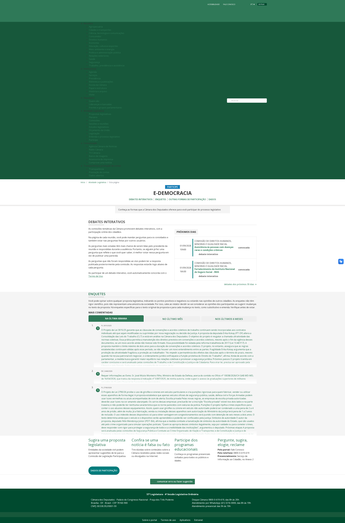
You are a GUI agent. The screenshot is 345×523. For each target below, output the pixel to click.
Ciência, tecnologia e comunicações (106, 33)
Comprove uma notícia (100, 162)
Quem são (94, 101)
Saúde (92, 59)
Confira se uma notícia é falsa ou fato (151, 442)
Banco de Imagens (98, 156)
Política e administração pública (105, 52)
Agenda (93, 71)
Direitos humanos (98, 39)
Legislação (94, 133)
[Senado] (246, 4)
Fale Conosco (229, 4)
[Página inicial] (97, 11)
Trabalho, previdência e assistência (106, 65)
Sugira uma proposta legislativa (106, 442)
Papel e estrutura (98, 88)
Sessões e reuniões (98, 123)
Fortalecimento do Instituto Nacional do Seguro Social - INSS (214, 270)
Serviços (93, 75)
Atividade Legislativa (97, 182)
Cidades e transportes (100, 29)
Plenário (93, 117)
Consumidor (95, 36)
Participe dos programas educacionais (186, 444)
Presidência (95, 78)
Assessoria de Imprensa (101, 159)
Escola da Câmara (98, 84)
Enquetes (160, 199)
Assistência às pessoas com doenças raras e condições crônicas (213, 249)
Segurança (94, 62)
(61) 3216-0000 (228, 502)
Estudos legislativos (99, 126)
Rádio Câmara (96, 149)
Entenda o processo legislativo (104, 136)
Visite (91, 94)
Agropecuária (96, 26)
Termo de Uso (95, 276)
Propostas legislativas (100, 114)
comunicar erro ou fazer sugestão (174, 481)
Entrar (261, 4)
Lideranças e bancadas (100, 104)
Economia (94, 42)
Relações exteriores (99, 55)
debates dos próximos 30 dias (240, 284)
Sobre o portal (149, 520)
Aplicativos (185, 520)
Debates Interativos (141, 199)
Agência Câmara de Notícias (103, 146)
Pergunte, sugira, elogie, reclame (232, 442)
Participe (93, 139)
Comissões (94, 120)
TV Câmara (94, 152)
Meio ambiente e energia (101, 49)
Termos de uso (168, 520)
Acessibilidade (214, 4)
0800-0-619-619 (216, 499)
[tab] (116, 318)
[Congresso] (240, 4)
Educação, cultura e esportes (103, 46)
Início (83, 182)
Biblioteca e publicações (101, 81)
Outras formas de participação (187, 199)
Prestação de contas (99, 172)
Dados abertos (96, 175)
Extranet (198, 520)
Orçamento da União (99, 130)
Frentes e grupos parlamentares (105, 107)
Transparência (96, 169)
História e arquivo (98, 91)
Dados (212, 199)
